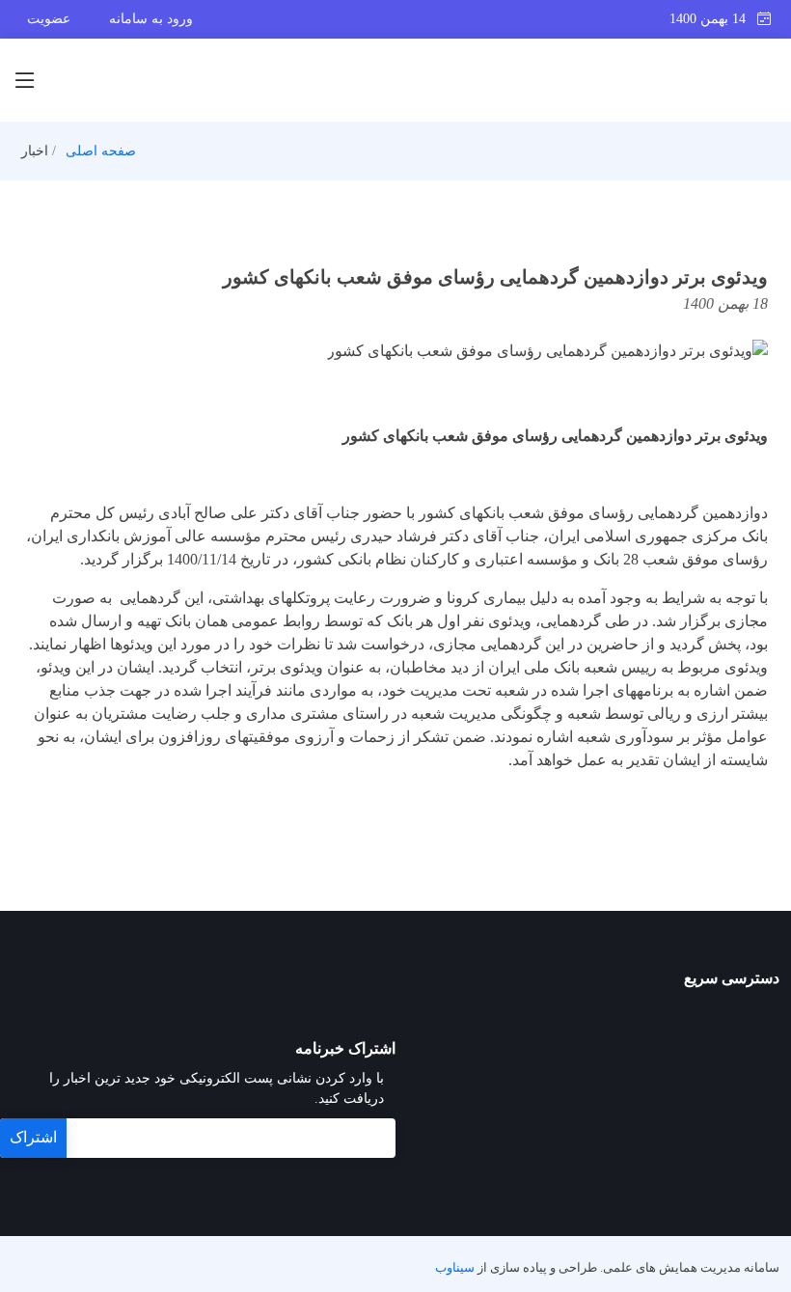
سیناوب (455, 1268)
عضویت (48, 19)
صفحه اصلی (101, 151)
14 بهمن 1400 (713, 19)
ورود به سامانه (151, 19)
